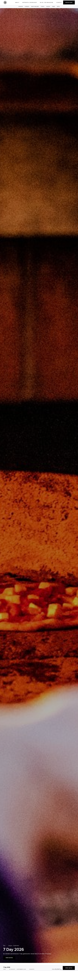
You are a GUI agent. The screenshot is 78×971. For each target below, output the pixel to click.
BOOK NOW (69, 2)
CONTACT (59, 2)
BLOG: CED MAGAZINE (46, 2)
